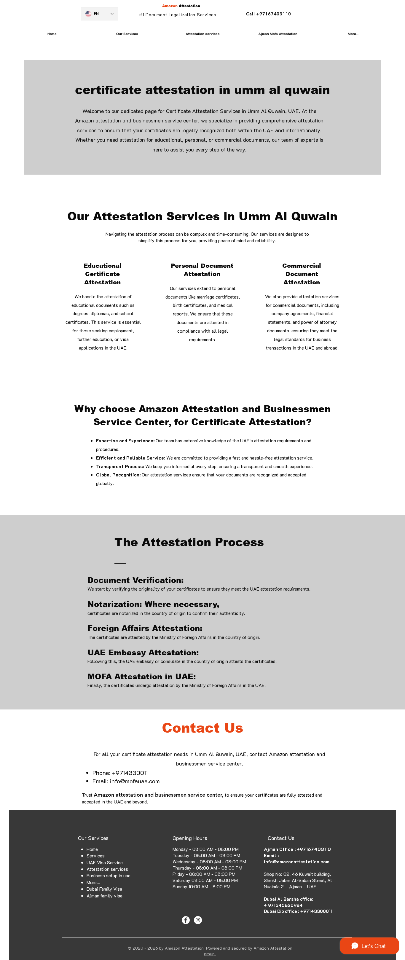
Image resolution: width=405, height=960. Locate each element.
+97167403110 (314, 849)
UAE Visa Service (105, 862)
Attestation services (107, 869)
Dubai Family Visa (104, 889)
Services (96, 855)
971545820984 (285, 905)
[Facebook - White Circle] (186, 920)
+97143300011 (316, 911)
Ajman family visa (104, 895)
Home (92, 849)
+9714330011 (130, 772)
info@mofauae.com (135, 781)
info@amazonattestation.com (296, 861)
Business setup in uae (108, 875)
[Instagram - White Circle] (198, 920)
